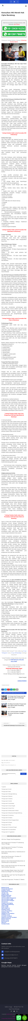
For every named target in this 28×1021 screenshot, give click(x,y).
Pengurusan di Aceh (6, 789)
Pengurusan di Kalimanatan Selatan (10, 810)
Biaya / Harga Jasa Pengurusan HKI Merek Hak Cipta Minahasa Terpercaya (13, 866)
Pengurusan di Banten (7, 796)
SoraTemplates (9, 1014)
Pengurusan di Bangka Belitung (9, 793)
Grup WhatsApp (16, 653)
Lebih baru (6, 723)
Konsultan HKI (5, 685)
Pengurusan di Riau (6, 824)
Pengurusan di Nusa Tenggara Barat (10, 820)
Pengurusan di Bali (6, 791)
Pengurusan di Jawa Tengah (8, 805)
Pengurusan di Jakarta (7, 798)
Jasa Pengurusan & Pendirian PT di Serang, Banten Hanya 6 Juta (12, 848)
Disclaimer (10, 1018)
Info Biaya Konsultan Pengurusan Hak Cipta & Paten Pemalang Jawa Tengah (17, 705)
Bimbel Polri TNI (18, 1007)
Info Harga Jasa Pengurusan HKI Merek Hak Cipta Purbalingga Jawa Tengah (16, 697)
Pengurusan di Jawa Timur (8, 808)
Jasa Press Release (14, 1009)
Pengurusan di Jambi (7, 801)
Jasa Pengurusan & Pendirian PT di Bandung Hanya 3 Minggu (12, 843)
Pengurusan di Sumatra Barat (9, 829)
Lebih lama (21, 723)
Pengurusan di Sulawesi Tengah (9, 827)
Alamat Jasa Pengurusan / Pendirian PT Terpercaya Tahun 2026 (11, 857)
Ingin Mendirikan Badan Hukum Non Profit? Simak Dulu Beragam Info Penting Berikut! (12, 871)
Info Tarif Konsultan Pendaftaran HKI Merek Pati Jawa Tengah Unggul (17, 713)
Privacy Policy (5, 1018)
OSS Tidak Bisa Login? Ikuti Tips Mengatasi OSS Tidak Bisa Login (13, 875)
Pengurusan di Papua (7, 822)
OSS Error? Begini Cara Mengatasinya (10, 839)
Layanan (4, 786)
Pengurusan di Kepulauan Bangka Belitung (12, 812)
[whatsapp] (18, 2)
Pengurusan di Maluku (7, 817)
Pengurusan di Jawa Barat (8, 803)
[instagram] (11, 2)
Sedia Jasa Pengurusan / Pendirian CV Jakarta (12, 879)
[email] (14, 2)
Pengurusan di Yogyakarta (8, 831)
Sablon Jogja (8, 1007)
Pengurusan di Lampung (7, 815)
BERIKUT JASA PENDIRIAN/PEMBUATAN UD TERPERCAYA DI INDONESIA (13, 861)
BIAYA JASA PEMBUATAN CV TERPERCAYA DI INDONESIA (13, 852)
